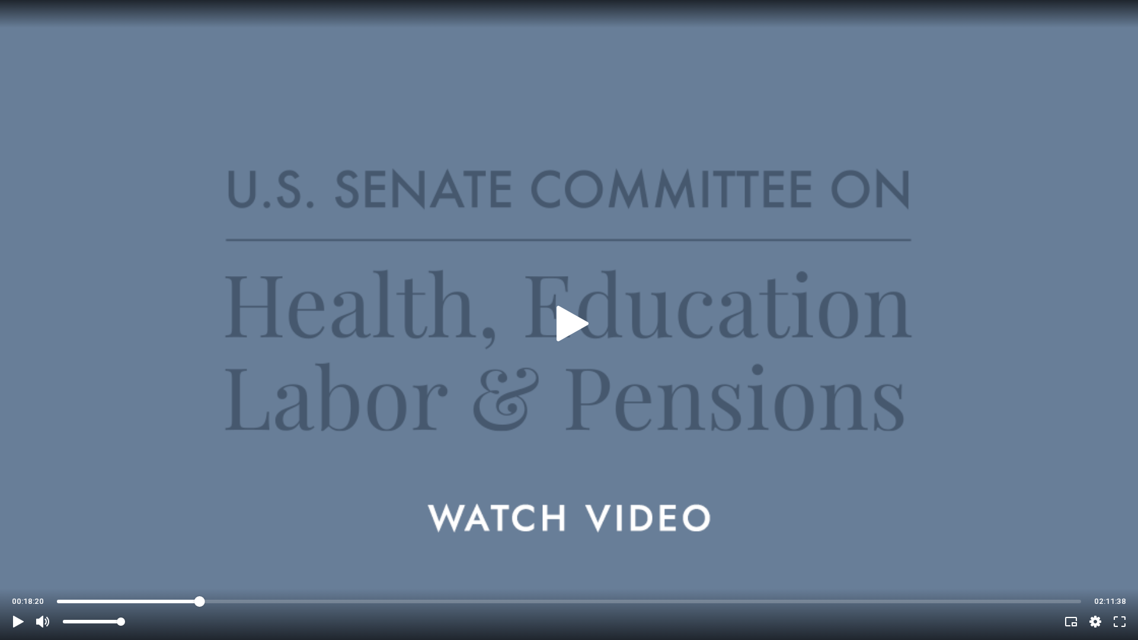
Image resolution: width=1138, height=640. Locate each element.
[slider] (569, 601)
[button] (18, 621)
